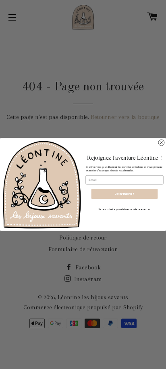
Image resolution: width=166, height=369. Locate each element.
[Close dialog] (161, 143)
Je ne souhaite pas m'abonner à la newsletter (124, 209)
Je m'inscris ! (124, 194)
